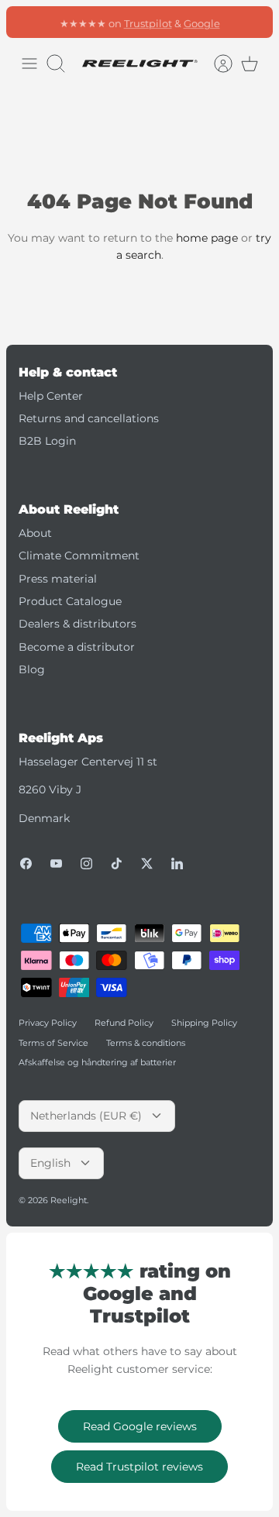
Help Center (51, 396)
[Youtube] (56, 863)
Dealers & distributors (77, 624)
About (35, 533)
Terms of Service (53, 1042)
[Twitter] (147, 863)
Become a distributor (77, 647)
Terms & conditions (145, 1042)
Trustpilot (148, 22)
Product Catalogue (70, 601)
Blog (32, 669)
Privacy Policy (48, 1022)
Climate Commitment (79, 555)
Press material (58, 579)
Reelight (68, 1200)
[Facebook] (26, 863)
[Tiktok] (117, 863)
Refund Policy (124, 1022)
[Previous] (26, 21)
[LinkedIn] (177, 863)
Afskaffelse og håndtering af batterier (97, 1062)
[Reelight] (139, 63)
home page (207, 238)
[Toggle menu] (29, 63)
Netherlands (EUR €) (86, 1116)
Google (202, 22)
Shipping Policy (204, 1022)
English (50, 1163)
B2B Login (47, 441)
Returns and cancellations (89, 418)
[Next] (252, 21)
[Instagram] (86, 863)
